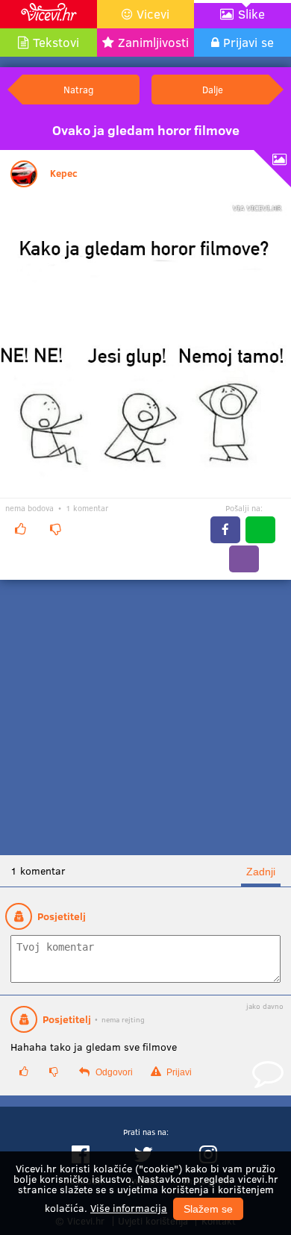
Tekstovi (56, 42)
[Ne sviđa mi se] (55, 528)
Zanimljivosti (153, 42)
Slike (251, 13)
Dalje (212, 89)
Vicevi (153, 13)
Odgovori (113, 1072)
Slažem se (208, 1209)
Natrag (78, 89)
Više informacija (128, 1208)
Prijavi (178, 1072)
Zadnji (260, 872)
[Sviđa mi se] (20, 528)
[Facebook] (225, 529)
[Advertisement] (145, 717)
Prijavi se (248, 42)
